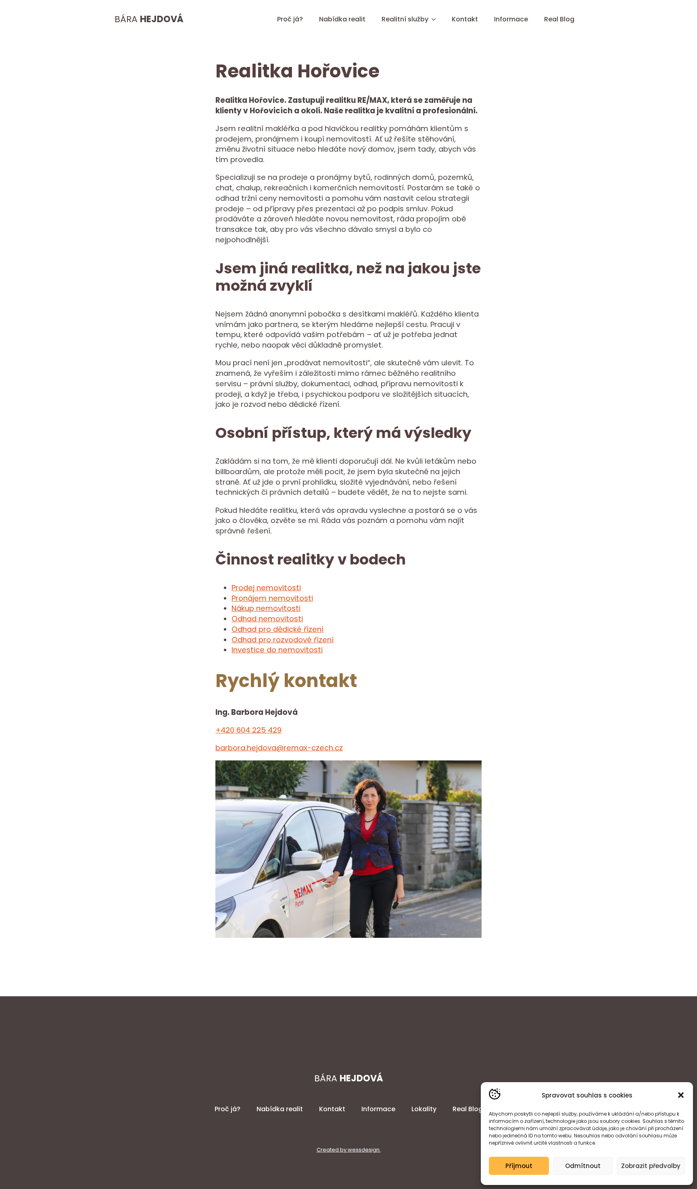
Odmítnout (583, 1166)
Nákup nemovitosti (266, 608)
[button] (681, 1095)
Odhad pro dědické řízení (277, 629)
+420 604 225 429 (248, 730)
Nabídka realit (342, 19)
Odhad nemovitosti (267, 619)
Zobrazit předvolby (650, 1166)
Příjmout (518, 1166)
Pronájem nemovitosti (272, 598)
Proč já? (290, 19)
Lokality (423, 1109)
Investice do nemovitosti (277, 650)
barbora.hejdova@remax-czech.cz (279, 748)
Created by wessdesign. (349, 1150)
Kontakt (465, 19)
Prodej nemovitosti (266, 588)
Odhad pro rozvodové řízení (283, 640)
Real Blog (559, 19)
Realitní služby (405, 19)
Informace (511, 19)
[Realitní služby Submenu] (436, 19)
